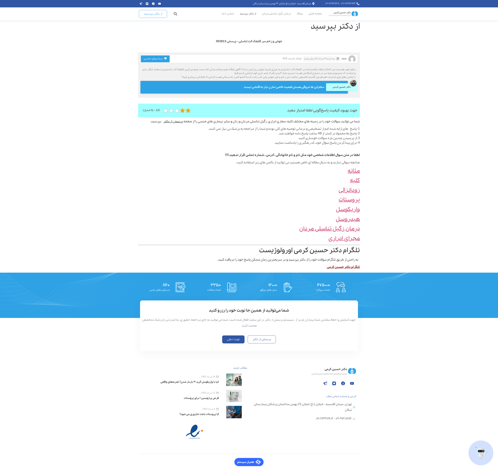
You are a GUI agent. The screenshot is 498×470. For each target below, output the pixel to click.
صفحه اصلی (315, 14)
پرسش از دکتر (173, 121)
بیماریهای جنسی (153, 58)
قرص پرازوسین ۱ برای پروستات (201, 398)
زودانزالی (349, 190)
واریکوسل (348, 210)
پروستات (349, 200)
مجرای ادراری (344, 238)
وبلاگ (300, 14)
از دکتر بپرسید (248, 14)
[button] (175, 14)
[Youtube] (159, 3)
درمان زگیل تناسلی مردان (276, 14)
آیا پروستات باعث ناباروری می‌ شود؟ (199, 414)
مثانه (354, 171)
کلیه (355, 181)
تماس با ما (228, 14)
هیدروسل (348, 219)
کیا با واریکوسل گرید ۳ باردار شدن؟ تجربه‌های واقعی (189, 382)
